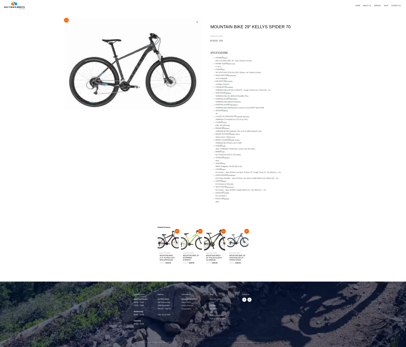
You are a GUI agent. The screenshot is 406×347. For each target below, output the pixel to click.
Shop (386, 5)
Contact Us (396, 5)
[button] (197, 22)
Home (357, 5)
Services (377, 5)
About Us (367, 5)
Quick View (168, 249)
